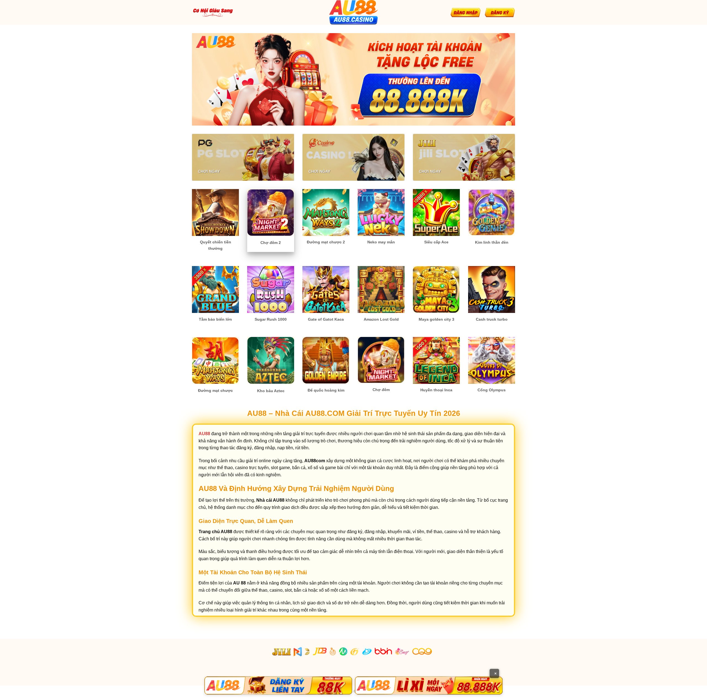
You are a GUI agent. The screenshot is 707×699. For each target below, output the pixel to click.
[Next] (501, 79)
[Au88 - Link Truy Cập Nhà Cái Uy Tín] (353, 12)
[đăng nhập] (465, 12)
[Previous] (205, 79)
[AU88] (278, 685)
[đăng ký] (500, 12)
